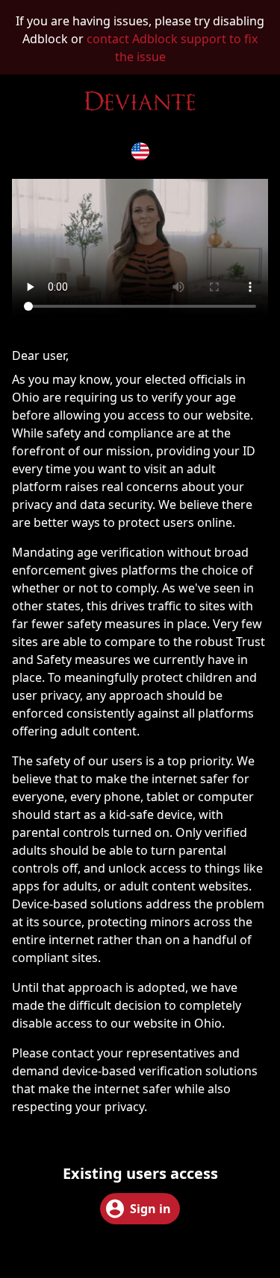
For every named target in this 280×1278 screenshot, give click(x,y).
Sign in (150, 1209)
